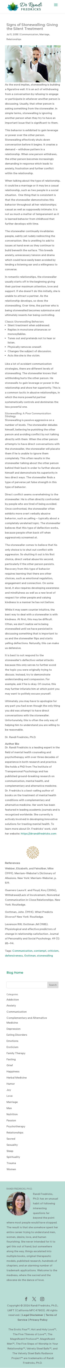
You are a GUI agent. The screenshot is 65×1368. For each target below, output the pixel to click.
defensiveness (14, 955)
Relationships (13, 39)
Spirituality (13, 1157)
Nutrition (12, 1114)
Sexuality (12, 1144)
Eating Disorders (16, 1034)
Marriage (44, 34)
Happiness (13, 1071)
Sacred (10, 1138)
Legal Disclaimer (32, 1315)
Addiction (12, 999)
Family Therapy (15, 1053)
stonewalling (45, 955)
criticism (53, 950)
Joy (8, 1089)
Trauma (11, 1163)
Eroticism (12, 1047)
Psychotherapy (15, 1126)
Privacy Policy (39, 1319)
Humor (10, 1083)
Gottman (30, 955)
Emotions (12, 1040)
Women (11, 1169)
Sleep (9, 1151)
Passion (11, 1120)
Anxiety (11, 1005)
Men (9, 1108)
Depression (13, 1028)
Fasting (11, 1059)
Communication (29, 34)
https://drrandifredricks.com (38, 833)
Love (9, 1095)
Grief (9, 1065)
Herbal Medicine (16, 1077)
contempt (40, 950)
